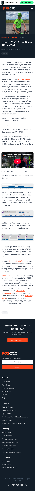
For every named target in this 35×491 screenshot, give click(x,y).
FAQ (3, 398)
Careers (4, 395)
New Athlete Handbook (10, 442)
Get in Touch (6, 461)
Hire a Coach (6, 432)
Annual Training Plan (9, 439)
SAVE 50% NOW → (26, 2)
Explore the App (17, 340)
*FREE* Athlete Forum (17, 261)
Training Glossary (8, 449)
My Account (6, 414)
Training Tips (5, 37)
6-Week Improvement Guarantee (13, 423)
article (14, 37)
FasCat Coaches (7, 436)
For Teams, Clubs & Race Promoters (15, 417)
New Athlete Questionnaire (11, 452)
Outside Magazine (25, 79)
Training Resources (9, 446)
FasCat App (6, 385)
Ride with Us (6, 391)
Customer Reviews (8, 388)
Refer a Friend (7, 420)
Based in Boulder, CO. (9, 468)
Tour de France (7, 407)
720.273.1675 (6, 464)
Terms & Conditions (9, 410)
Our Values (6, 382)
